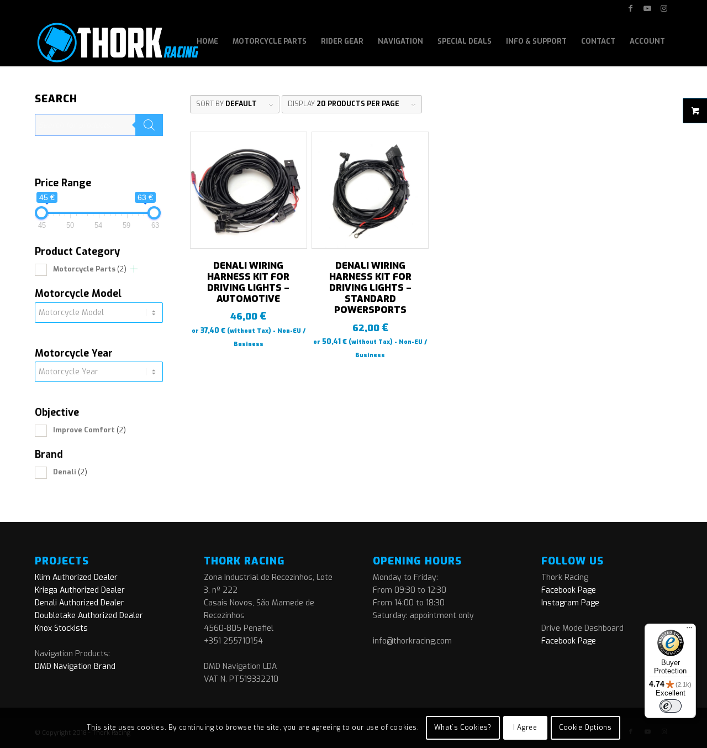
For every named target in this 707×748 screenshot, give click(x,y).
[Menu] (689, 630)
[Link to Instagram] (664, 8)
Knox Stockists (61, 628)
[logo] (117, 41)
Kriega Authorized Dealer (80, 590)
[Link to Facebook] (630, 8)
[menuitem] (207, 41)
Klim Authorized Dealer (76, 577)
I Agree (525, 727)
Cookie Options (585, 727)
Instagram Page (570, 603)
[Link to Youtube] (647, 8)
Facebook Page (568, 590)
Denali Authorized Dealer (79, 603)
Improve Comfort (89, 430)
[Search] (149, 125)
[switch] (670, 706)
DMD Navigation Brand (75, 666)
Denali (70, 472)
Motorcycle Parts (89, 269)
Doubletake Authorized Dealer (89, 615)
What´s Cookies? (463, 727)
